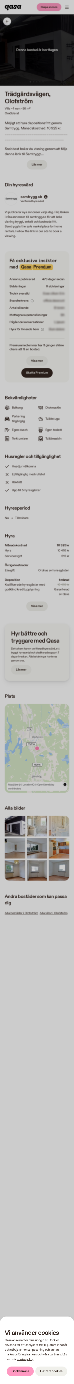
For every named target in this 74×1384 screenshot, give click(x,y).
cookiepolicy (25, 1359)
